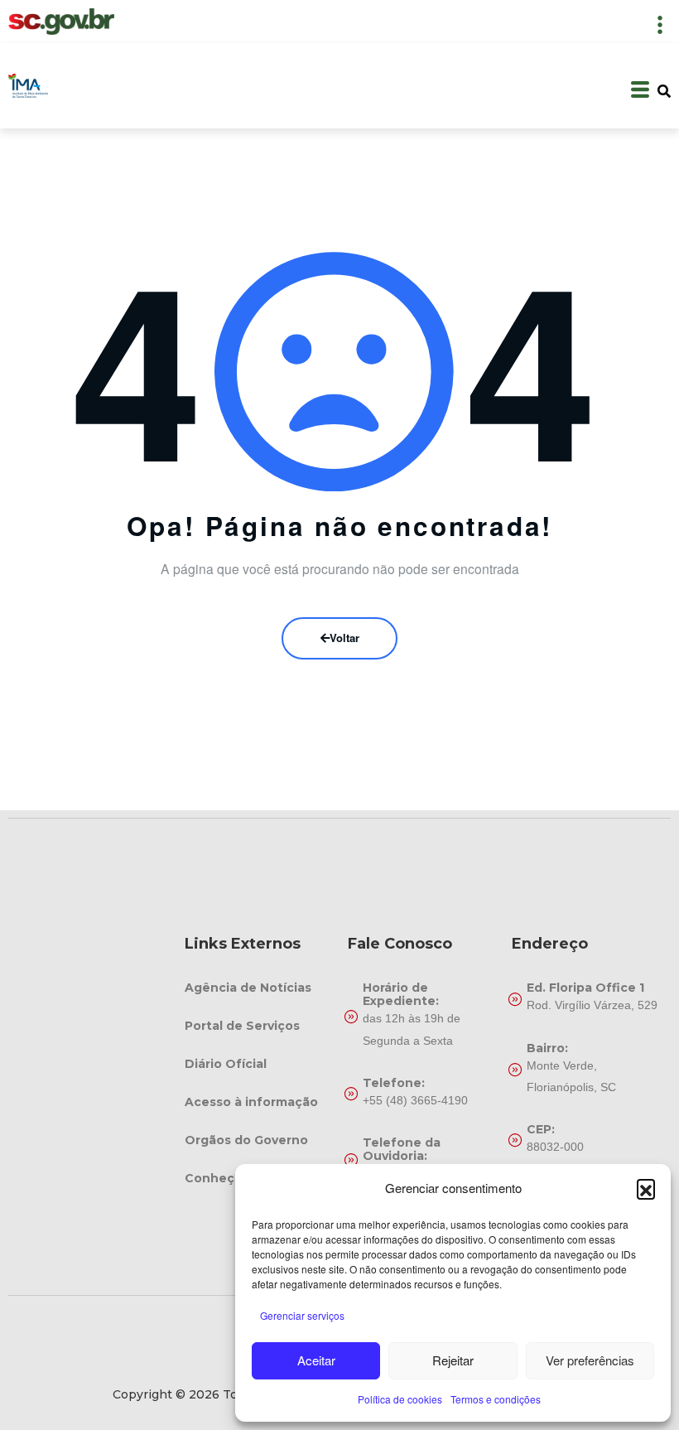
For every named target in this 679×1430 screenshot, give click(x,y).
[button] (646, 1188)
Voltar (344, 637)
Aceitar (316, 1360)
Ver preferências (590, 1360)
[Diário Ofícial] (258, 1064)
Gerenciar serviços (302, 1315)
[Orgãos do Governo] (258, 1140)
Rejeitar (453, 1360)
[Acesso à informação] (258, 1102)
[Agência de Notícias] (258, 988)
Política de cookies (400, 1399)
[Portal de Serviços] (258, 1026)
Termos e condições (495, 1399)
